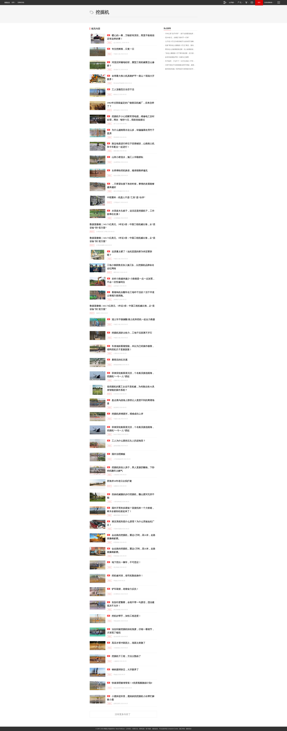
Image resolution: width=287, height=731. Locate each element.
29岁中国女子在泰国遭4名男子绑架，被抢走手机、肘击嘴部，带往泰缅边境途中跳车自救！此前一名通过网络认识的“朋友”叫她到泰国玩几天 (181, 65)
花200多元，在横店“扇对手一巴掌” (177, 37)
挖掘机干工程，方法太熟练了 (126, 656)
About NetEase (120, 729)
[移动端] (225, 2)
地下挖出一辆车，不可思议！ (126, 562)
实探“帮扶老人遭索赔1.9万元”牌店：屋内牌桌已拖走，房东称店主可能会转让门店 (181, 45)
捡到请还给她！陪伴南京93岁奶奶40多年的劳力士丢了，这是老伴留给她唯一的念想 (181, 69)
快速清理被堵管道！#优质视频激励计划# (132, 683)
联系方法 (135, 729)
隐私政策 (155, 729)
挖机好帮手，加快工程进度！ (126, 616)
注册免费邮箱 (268, 2)
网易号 (109, 110)
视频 (109, 42)
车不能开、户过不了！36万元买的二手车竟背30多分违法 (181, 61)
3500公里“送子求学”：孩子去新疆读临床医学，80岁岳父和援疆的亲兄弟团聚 (181, 33)
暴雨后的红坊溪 (119, 359)
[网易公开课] (232, 2)
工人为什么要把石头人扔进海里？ (128, 440)
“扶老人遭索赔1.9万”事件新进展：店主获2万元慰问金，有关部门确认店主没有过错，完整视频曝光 (181, 53)
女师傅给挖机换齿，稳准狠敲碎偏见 (130, 170)
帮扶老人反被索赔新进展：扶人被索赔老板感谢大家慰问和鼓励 (181, 49)
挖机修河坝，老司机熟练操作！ (127, 575)
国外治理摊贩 (118, 454)
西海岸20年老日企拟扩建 (119, 481)
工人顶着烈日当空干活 (123, 89)
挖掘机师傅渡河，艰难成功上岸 (127, 414)
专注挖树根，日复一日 (123, 49)
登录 (259, 2)
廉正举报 (182, 729)
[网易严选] (240, 2)
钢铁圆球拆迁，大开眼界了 (125, 669)
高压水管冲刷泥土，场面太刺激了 (128, 643)
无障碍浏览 (20, 2)
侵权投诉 (188, 729)
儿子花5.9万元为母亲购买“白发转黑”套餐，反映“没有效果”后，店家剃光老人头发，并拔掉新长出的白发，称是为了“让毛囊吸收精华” (181, 41)
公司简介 (128, 729)
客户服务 (148, 729)
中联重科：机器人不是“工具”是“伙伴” (126, 197)
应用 (13, 2)
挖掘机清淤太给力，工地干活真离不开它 (132, 332)
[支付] (247, 2)
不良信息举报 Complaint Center (168, 729)
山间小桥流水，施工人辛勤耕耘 (127, 157)
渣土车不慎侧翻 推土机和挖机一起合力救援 (133, 319)
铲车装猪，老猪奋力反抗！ (125, 589)
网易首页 (7, 2)
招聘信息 (142, 729)
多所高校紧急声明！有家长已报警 (177, 57)
